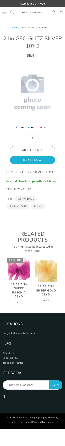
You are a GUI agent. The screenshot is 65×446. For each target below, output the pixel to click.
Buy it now (32, 160)
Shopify (43, 417)
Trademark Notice (13, 362)
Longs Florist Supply (27, 417)
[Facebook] (4, 396)
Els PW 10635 (26, 199)
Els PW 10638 (18, 206)
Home (15, 27)
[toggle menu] (4, 12)
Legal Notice (10, 358)
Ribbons (38, 206)
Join (56, 385)
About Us (8, 353)
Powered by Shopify (42, 422)
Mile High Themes (21, 422)
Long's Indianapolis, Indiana (19, 333)
